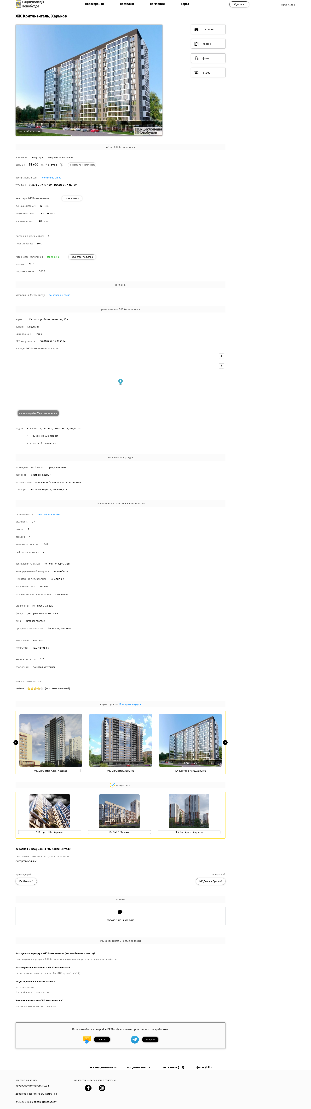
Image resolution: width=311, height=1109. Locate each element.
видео (206, 72)
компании (157, 4)
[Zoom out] (221, 361)
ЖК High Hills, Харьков (49, 832)
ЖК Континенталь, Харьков (190, 770)
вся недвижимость (103, 1067)
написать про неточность (82, 164)
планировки (72, 198)
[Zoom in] (221, 356)
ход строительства (82, 256)
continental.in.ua (51, 177)
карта (185, 4)
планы (206, 44)
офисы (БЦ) (203, 1067)
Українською (288, 4)
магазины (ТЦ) (173, 1067)
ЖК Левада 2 (26, 881)
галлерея (208, 29)
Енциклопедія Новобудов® (41, 1101)
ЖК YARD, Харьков (119, 832)
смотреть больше (26, 861)
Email (102, 1039)
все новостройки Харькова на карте (38, 413)
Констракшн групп (59, 294)
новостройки (94, 4)
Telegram (150, 1039)
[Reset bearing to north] (221, 365)
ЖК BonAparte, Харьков (189, 832)
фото (205, 58)
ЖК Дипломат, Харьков (120, 770)
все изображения (29, 131)
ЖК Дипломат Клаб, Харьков (51, 770)
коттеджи (127, 4)
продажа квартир (139, 1067)
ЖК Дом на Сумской (210, 881)
